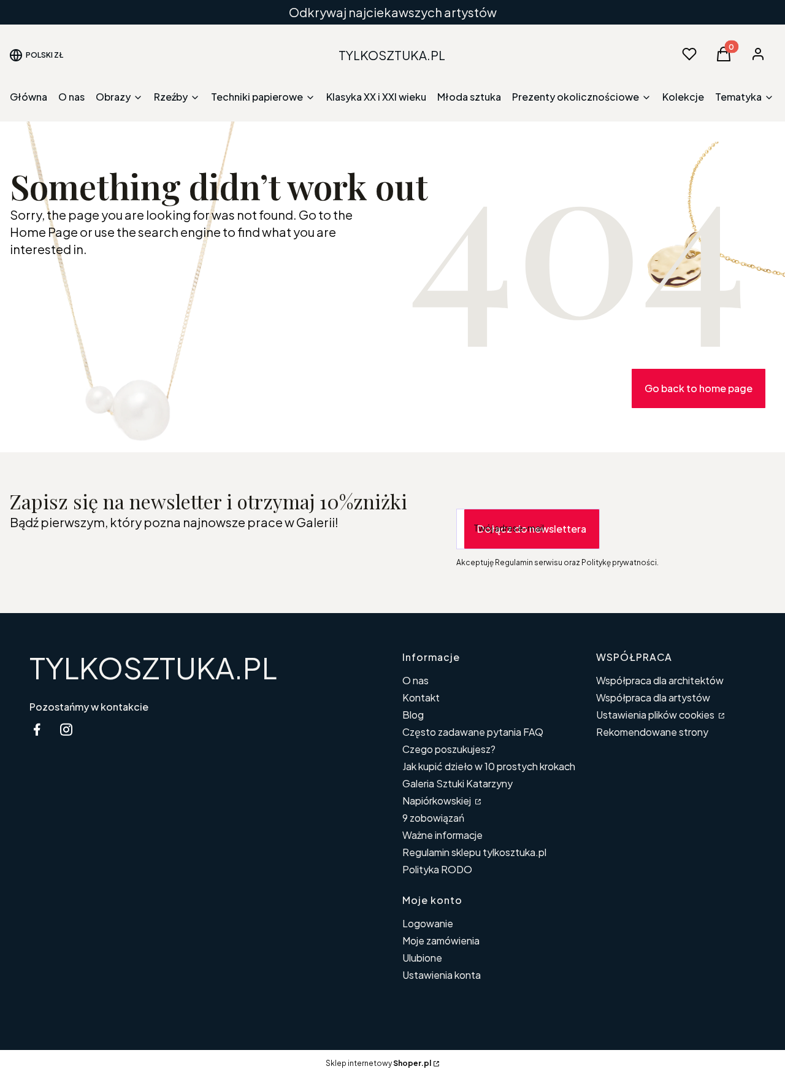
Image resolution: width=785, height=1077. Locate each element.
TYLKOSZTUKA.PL (153, 667)
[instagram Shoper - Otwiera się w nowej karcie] (66, 729)
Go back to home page (698, 388)
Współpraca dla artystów (653, 697)
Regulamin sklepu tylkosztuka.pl (474, 852)
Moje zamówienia (441, 940)
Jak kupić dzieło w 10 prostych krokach (488, 766)
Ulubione (422, 957)
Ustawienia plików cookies (656, 714)
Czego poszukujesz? (449, 749)
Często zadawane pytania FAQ (472, 731)
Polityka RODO (437, 869)
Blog (413, 714)
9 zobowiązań (433, 817)
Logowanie (427, 923)
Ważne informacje (442, 834)
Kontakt (421, 697)
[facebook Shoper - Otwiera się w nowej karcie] (36, 729)
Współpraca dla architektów (660, 680)
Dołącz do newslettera (531, 528)
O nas (415, 680)
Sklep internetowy (378, 1063)
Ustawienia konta (441, 974)
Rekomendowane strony (652, 731)
